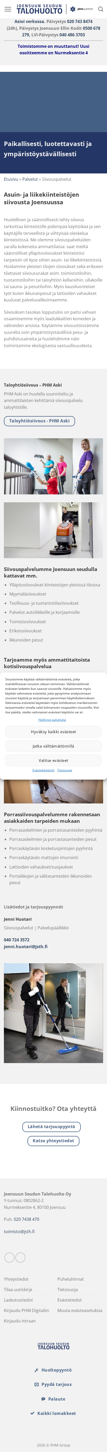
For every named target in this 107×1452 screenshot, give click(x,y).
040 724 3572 (16, 940)
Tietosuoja (64, 770)
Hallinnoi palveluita (52, 719)
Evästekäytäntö (43, 770)
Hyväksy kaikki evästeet (53, 731)
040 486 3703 (72, 35)
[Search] (100, 9)
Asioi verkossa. (30, 21)
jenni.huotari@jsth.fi (26, 946)
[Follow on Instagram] (20, 1257)
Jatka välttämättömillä (53, 746)
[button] (8, 9)
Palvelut (30, 179)
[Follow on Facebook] (9, 1257)
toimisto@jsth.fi (19, 1231)
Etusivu (11, 179)
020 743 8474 (79, 21)
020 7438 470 (26, 1219)
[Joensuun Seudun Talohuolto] (55, 9)
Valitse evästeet (53, 760)
